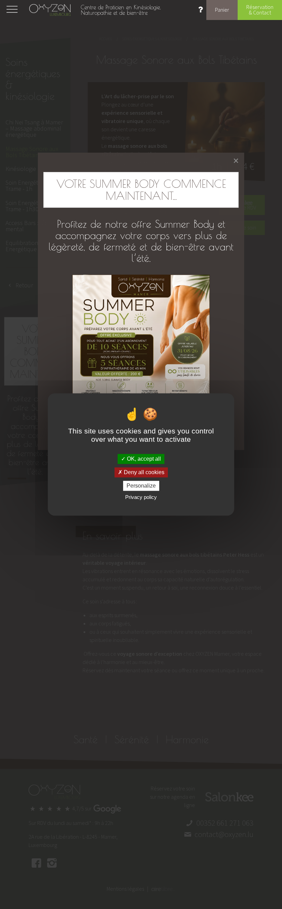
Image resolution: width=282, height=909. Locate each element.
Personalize (141, 486)
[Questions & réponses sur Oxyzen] (200, 10)
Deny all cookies (143, 472)
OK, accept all (143, 459)
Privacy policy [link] (141, 497)
